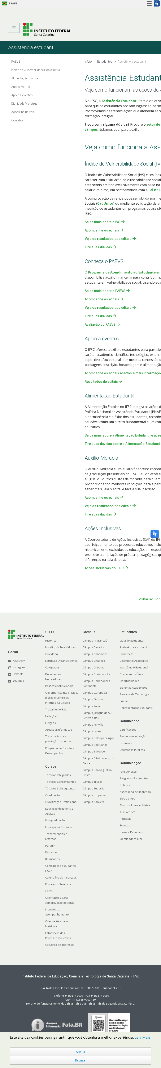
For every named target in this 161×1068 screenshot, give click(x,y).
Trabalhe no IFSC (56, 709)
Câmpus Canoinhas (95, 654)
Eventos (125, 825)
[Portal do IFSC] (47, 29)
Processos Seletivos (58, 884)
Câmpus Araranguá (95, 640)
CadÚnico (105, 203)
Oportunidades (129, 681)
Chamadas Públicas (132, 750)
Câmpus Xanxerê (94, 802)
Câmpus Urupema (94, 795)
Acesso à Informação (58, 729)
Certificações (128, 729)
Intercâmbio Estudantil (134, 667)
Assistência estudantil (134, 647)
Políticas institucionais (59, 686)
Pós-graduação (55, 820)
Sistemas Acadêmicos (133, 687)
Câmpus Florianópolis (96, 674)
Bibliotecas (127, 654)
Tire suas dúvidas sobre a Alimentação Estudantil (123, 444)
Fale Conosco (128, 771)
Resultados (52, 859)
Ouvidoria (51, 654)
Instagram (19, 667)
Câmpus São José (94, 751)
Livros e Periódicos (132, 832)
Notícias (125, 785)
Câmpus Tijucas (93, 782)
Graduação (52, 795)
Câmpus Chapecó (94, 661)
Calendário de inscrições (61, 877)
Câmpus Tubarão (94, 788)
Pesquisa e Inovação (133, 736)
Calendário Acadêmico (134, 661)
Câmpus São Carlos (95, 745)
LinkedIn (18, 674)
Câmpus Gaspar (93, 699)
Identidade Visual (131, 839)
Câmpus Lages (92, 731)
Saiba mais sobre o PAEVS (105, 291)
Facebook (19, 660)
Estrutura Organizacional (61, 661)
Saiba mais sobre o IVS (102, 222)
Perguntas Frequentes (134, 778)
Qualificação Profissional (61, 802)
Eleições (50, 723)
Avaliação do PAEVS (100, 324)
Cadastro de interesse (59, 945)
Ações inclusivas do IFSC (104, 568)
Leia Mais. (143, 1037)
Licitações (51, 716)
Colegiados (52, 667)
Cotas (49, 891)
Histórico (50, 640)
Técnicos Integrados (58, 775)
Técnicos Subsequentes (60, 788)
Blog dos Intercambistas (135, 805)
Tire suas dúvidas (98, 247)
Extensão (126, 743)
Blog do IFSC (127, 798)
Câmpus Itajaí (91, 706)
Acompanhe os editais (102, 230)
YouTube (18, 681)
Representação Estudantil (136, 708)
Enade (124, 701)
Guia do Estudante (131, 640)
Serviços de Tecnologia (134, 694)
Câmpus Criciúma (94, 667)
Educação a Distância (58, 827)
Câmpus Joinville (93, 724)
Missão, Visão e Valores (60, 647)
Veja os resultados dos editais (108, 239)
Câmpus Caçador (93, 647)
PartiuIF (50, 845)
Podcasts (125, 819)
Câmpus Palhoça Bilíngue (99, 738)
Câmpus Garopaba (95, 692)
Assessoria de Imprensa (135, 792)
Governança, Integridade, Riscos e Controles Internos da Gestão (61, 698)
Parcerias (51, 852)
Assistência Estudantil (120, 101)
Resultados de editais (101, 382)
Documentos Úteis (131, 674)
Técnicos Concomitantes (60, 782)
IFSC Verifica (127, 812)
